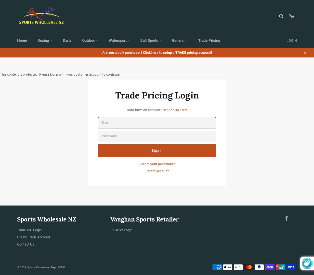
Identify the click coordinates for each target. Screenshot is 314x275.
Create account (157, 171)
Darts (67, 40)
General (178, 40)
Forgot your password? (157, 164)
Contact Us (25, 244)
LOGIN (292, 40)
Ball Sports (149, 40)
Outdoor (89, 40)
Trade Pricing (209, 40)
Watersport (118, 40)
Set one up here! (175, 110)
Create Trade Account (33, 237)
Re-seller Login (121, 230)
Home (22, 40)
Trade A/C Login (29, 230)
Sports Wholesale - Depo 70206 (46, 267)
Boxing (44, 40)
